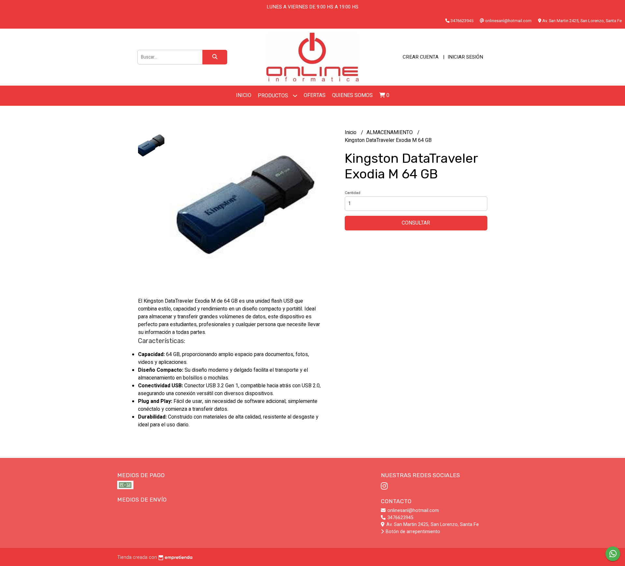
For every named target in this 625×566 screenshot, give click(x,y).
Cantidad (352, 193)
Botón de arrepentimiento (412, 531)
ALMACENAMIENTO (390, 132)
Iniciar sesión (465, 57)
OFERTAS (315, 95)
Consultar (416, 223)
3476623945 (399, 517)
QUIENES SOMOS (352, 95)
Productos (273, 96)
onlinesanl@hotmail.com (412, 510)
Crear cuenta (420, 57)
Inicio (243, 95)
